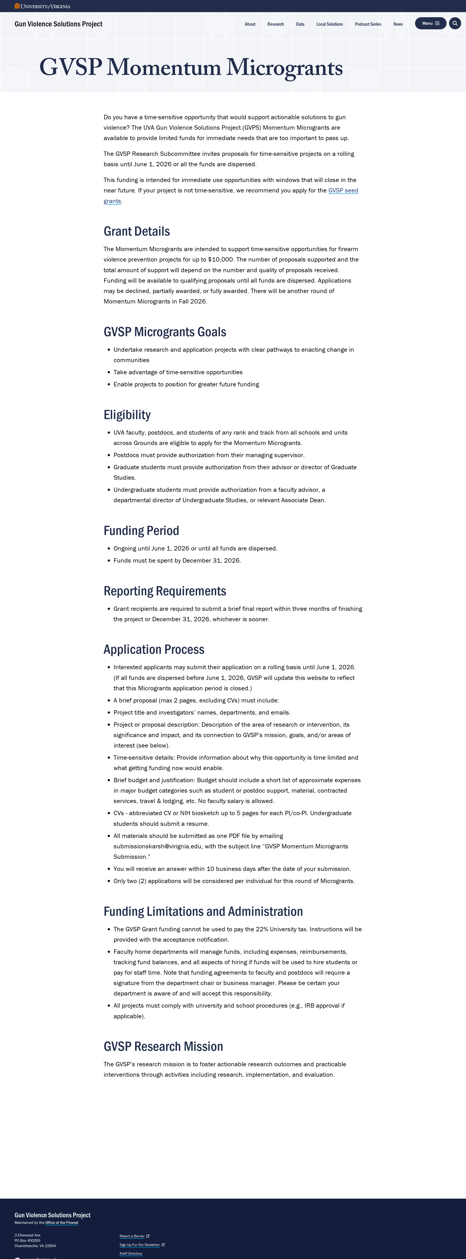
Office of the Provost (61, 1222)
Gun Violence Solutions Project (58, 23)
